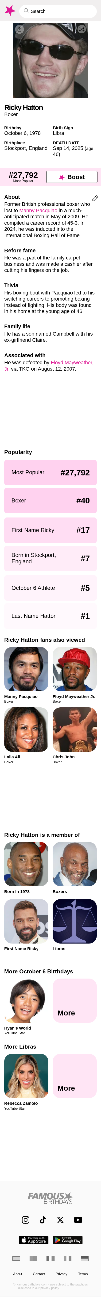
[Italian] (67, 1258)
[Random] (82, 29)
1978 (35, 133)
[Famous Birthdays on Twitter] (57, 1220)
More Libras (20, 1047)
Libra (58, 133)
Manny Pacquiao (38, 210)
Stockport (15, 148)
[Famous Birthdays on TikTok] (40, 1220)
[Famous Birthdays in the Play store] (68, 1240)
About (17, 1274)
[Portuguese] (33, 1258)
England (38, 148)
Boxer (11, 114)
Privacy (61, 1274)
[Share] (19, 29)
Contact (39, 1274)
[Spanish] (16, 1258)
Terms (83, 1274)
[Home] (50, 1198)
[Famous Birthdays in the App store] (33, 1240)
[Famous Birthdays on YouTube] (76, 1220)
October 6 (15, 133)
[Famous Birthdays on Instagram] (23, 1220)
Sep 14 (61, 148)
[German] (85, 1258)
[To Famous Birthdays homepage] (9, 11)
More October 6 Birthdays (38, 971)
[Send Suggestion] (95, 199)
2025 (77, 148)
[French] (50, 1258)
